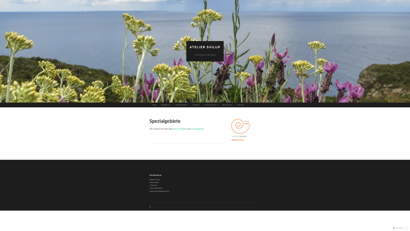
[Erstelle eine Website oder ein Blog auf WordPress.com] (150, 207)
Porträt (196, 105)
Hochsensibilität (180, 129)
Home (154, 105)
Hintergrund (180, 105)
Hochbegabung (197, 129)
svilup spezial (210, 105)
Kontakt (241, 105)
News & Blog (227, 105)
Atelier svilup (205, 47)
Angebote (165, 105)
